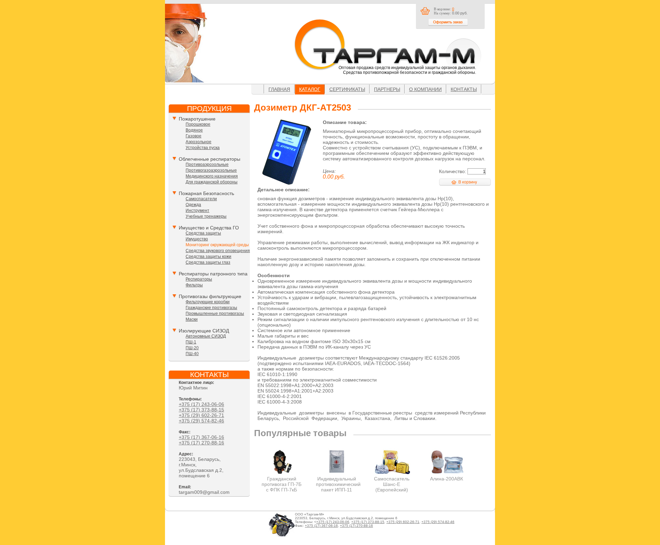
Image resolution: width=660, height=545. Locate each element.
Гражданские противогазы (211, 307)
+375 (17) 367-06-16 (201, 437)
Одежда (193, 204)
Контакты (464, 89)
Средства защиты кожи (208, 256)
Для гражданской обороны (212, 182)
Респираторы (199, 279)
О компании (425, 89)
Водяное (194, 130)
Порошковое (198, 124)
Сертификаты (347, 89)
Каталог (309, 89)
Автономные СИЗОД (206, 336)
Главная (279, 89)
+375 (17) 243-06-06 (201, 404)
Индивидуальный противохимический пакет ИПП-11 (338, 484)
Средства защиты (203, 233)
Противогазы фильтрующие (210, 296)
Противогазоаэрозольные (211, 170)
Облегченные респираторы (209, 159)
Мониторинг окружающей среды (217, 244)
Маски (192, 319)
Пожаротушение (197, 119)
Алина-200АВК (446, 478)
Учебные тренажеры (206, 216)
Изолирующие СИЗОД (204, 330)
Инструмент (197, 210)
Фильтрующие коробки (208, 301)
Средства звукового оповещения (218, 250)
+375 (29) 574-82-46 (201, 420)
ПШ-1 (191, 342)
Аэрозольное (198, 141)
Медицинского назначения (212, 176)
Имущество (197, 239)
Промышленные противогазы (215, 313)
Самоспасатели (201, 198)
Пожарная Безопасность (206, 193)
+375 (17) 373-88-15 (201, 409)
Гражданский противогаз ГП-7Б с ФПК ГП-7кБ (281, 484)
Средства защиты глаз (208, 262)
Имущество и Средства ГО (209, 227)
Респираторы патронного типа (213, 273)
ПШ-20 (192, 347)
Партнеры (387, 89)
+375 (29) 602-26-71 (201, 415)
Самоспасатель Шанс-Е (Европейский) (391, 484)
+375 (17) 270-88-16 (201, 442)
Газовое (193, 136)
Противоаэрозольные (207, 164)
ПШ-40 (192, 353)
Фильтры (194, 285)
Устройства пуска (203, 147)
